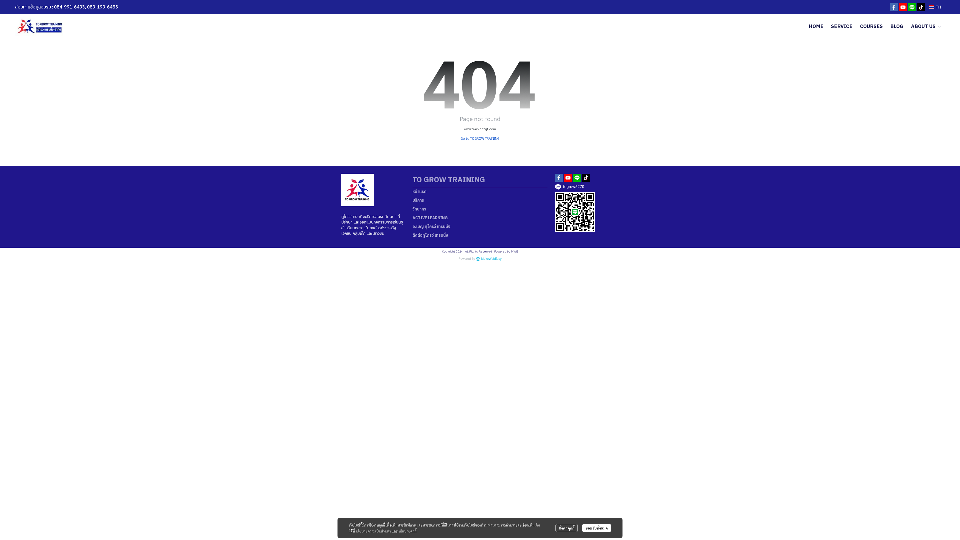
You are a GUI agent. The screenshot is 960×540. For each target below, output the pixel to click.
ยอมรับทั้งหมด (597, 528)
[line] (912, 7)
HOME (816, 26)
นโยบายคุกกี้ (407, 531)
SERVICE (841, 26)
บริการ (418, 200)
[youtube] (903, 7)
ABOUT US (924, 26)
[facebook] (894, 7)
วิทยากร (419, 209)
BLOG (897, 26)
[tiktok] (921, 7)
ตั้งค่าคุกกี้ (566, 528)
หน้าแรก (419, 191)
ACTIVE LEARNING (430, 217)
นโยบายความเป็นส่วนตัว (373, 531)
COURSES (871, 26)
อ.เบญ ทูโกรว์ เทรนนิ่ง (431, 226)
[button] (935, 7)
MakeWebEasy (491, 259)
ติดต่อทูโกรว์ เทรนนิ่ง (430, 235)
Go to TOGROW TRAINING (480, 138)
